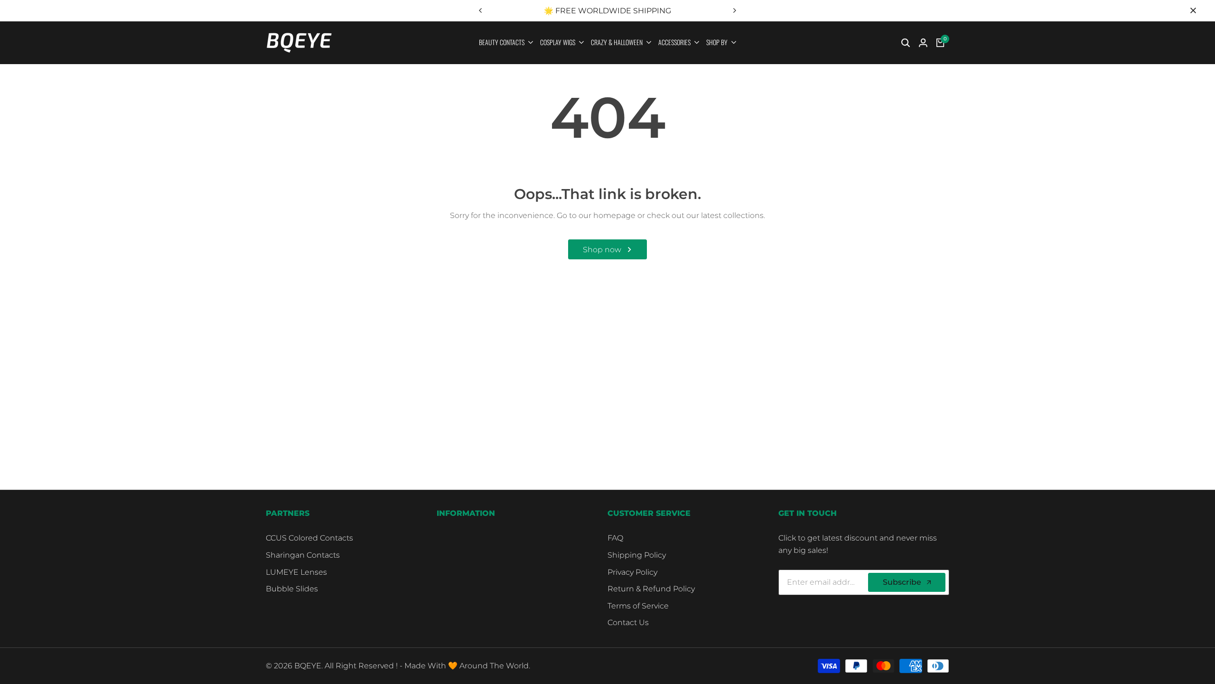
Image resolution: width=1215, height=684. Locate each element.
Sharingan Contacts (303, 555)
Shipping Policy (637, 555)
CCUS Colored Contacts (309, 537)
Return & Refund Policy (651, 588)
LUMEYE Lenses (296, 572)
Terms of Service (638, 605)
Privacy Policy (632, 572)
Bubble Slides (292, 588)
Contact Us (628, 622)
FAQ (615, 537)
